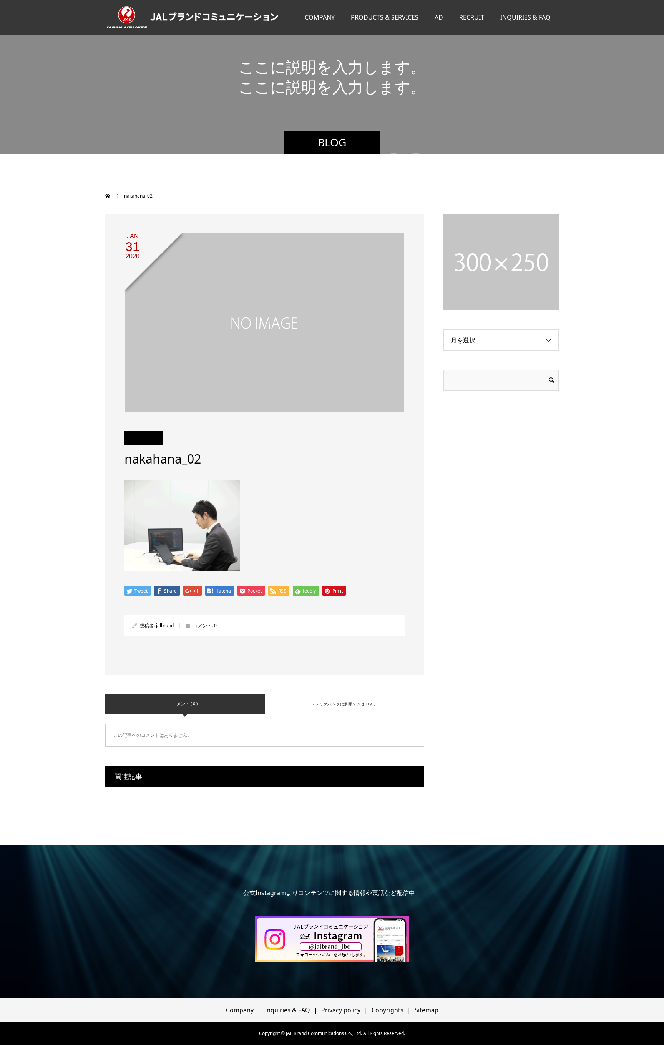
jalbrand (165, 625)
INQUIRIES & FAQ (525, 17)
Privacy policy (340, 1010)
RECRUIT (471, 17)
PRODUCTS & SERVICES (384, 17)
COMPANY (320, 17)
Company (240, 1010)
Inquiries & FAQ (287, 1010)
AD (439, 17)
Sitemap (426, 1010)
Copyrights (387, 1010)
